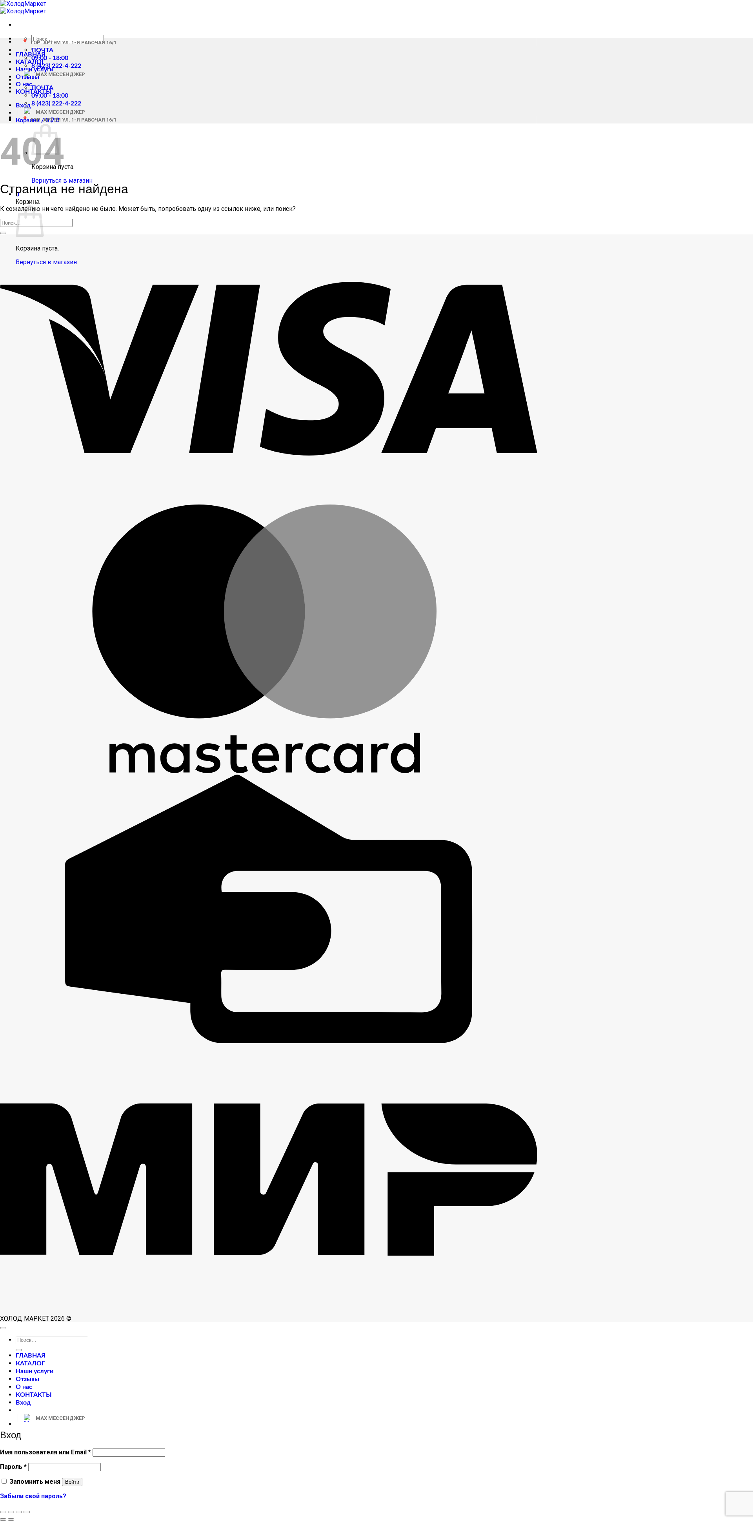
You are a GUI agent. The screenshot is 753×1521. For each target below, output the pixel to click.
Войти (72, 1482)
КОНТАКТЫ (34, 1395)
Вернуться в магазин (62, 180)
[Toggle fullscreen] (19, 1512)
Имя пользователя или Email (45, 1452)
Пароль (13, 1466)
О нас (24, 84)
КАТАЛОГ (30, 62)
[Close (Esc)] (3, 1512)
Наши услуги (34, 1371)
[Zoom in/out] (27, 1512)
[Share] (11, 1512)
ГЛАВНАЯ (30, 54)
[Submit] (3, 233)
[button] (23, 105)
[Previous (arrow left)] (3, 1519)
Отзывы (27, 1379)
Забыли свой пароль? (33, 1496)
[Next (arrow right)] (11, 1519)
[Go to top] (3, 1328)
